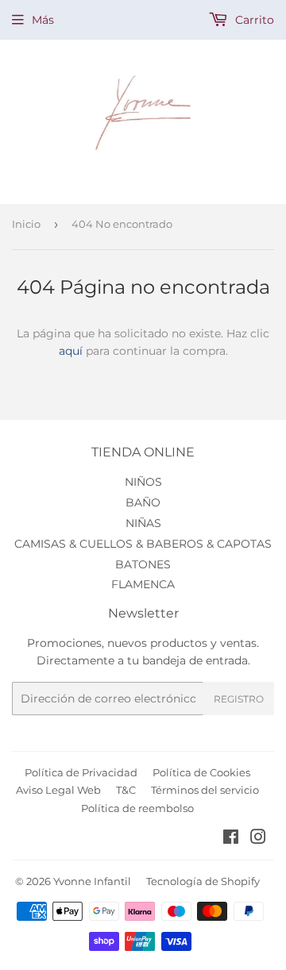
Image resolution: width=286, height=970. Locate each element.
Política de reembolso (137, 808)
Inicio (26, 223)
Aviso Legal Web (58, 789)
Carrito (253, 20)
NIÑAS (143, 523)
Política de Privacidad (81, 772)
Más (43, 20)
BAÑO (143, 502)
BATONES (143, 564)
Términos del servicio (205, 789)
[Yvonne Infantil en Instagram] (258, 839)
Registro (239, 699)
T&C (126, 789)
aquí (71, 351)
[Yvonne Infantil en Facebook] (230, 839)
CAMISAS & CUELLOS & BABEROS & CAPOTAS (143, 544)
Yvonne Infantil (92, 881)
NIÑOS (143, 482)
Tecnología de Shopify (203, 881)
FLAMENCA (143, 584)
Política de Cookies (201, 772)
